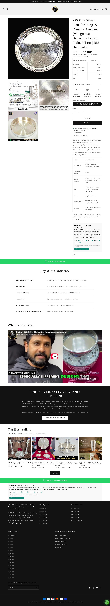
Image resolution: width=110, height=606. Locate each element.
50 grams (10, 541)
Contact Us (58, 547)
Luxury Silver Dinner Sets (62, 538)
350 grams (11, 568)
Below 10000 (43, 515)
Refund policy (52, 602)
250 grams (11, 562)
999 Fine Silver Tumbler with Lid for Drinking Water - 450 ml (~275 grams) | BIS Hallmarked (90, 464)
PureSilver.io (34, 602)
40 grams (10, 538)
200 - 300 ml (75, 515)
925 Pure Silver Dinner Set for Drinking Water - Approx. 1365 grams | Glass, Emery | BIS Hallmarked (43, 464)
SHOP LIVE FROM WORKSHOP (55, 417)
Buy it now (87, 123)
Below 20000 (43, 521)
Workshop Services (60, 544)
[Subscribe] (37, 588)
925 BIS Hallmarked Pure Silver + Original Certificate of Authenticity (87, 104)
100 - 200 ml (75, 511)
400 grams (11, 571)
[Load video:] (55, 356)
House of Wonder (60, 541)
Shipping (87, 93)
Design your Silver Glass (62, 535)
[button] (4, 9)
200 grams (11, 559)
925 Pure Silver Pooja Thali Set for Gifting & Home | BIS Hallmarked (19, 463)
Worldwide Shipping (86, 54)
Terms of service (70, 602)
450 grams (11, 574)
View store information (80, 135)
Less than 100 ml (76, 508)
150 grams (11, 556)
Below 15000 (43, 518)
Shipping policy (79, 602)
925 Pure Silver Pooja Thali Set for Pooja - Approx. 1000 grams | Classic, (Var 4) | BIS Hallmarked (66, 464)
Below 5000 (42, 511)
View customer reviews (82, 249)
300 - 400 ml (75, 518)
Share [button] (76, 255)
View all (55, 473)
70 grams (10, 547)
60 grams (10, 544)
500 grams (11, 577)
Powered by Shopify (43, 602)
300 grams (11, 565)
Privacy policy (60, 602)
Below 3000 (42, 508)
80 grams (10, 550)
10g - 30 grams (12, 535)
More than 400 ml (76, 521)
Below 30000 (43, 524)
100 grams (11, 553)
